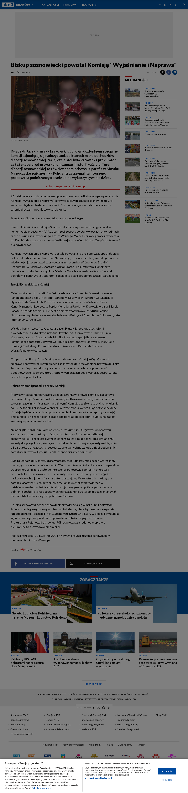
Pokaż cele (167, 779)
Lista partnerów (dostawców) (98, 778)
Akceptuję (167, 771)
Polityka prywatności (41, 788)
